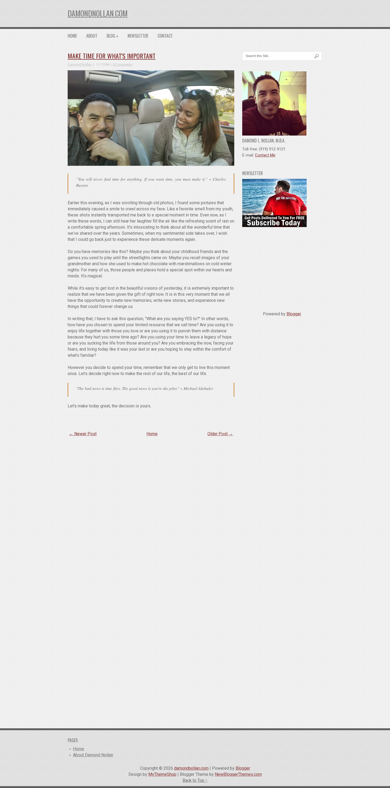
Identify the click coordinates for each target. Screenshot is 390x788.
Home (72, 36)
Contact (165, 36)
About (91, 36)
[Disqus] (151, 509)
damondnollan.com (98, 13)
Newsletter (138, 36)
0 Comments (122, 65)
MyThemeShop (162, 774)
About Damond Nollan (93, 754)
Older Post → (220, 433)
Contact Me (265, 155)
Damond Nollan (80, 65)
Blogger (294, 313)
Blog (112, 36)
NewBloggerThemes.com (238, 774)
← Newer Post (83, 433)
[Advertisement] (282, 267)
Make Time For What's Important (111, 55)
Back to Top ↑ (195, 780)
